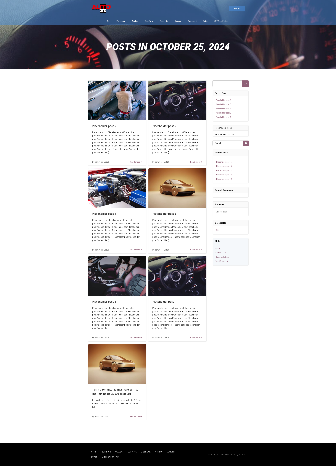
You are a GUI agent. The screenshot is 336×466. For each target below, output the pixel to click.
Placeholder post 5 (223, 104)
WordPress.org (222, 261)
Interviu (178, 21)
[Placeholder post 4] (117, 188)
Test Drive (149, 21)
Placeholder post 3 (223, 113)
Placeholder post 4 (223, 109)
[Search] (245, 83)
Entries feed (221, 253)
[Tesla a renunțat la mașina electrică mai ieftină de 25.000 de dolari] (117, 363)
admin (97, 162)
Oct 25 (106, 162)
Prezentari (121, 21)
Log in (218, 249)
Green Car (164, 21)
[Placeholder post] (177, 276)
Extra (205, 21)
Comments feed (222, 257)
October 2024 (221, 212)
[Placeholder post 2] (117, 276)
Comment (192, 21)
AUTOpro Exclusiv (221, 21)
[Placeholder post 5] (177, 100)
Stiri (108, 21)
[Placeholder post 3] (177, 188)
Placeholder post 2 (223, 117)
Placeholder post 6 (223, 100)
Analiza (135, 21)
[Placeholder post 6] (117, 100)
